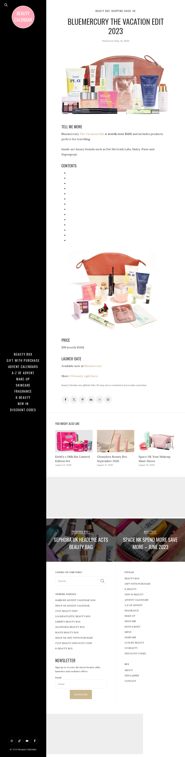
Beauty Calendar (27, 749)
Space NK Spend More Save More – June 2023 (150, 543)
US (134, 11)
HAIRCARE (130, 637)
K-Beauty (23, 397)
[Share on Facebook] (65, 400)
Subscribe (81, 694)
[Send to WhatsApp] (108, 400)
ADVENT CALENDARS (136, 599)
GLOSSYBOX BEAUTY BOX (70, 627)
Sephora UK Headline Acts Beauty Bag (81, 543)
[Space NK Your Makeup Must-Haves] (157, 441)
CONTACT (130, 681)
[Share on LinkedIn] (91, 400)
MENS (128, 632)
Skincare (23, 385)
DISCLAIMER (132, 675)
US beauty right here (83, 376)
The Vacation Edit (92, 134)
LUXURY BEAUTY (134, 642)
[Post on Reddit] (99, 400)
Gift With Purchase (23, 360)
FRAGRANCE (132, 610)
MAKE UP (130, 615)
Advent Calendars (23, 366)
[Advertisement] (115, 497)
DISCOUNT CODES (135, 653)
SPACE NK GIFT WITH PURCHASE (74, 637)
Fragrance (23, 391)
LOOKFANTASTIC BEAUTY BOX (72, 616)
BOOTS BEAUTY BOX (67, 632)
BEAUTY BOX (132, 578)
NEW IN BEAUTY (134, 594)
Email (58, 677)
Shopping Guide (121, 11)
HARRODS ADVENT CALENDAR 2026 (75, 600)
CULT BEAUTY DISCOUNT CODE (73, 643)
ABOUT (129, 670)
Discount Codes (23, 409)
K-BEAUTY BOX (64, 648)
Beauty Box (23, 354)
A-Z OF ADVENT (23, 372)
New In (23, 403)
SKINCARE (130, 621)
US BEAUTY (131, 648)
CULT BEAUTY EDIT (66, 611)
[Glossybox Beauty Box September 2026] (115, 441)
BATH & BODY (132, 626)
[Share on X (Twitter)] (74, 400)
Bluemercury (93, 366)
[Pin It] (82, 400)
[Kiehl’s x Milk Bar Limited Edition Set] (73, 441)
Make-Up (23, 379)
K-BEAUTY (131, 589)
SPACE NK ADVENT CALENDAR (72, 605)
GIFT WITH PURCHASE (137, 583)
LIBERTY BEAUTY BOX (67, 621)
